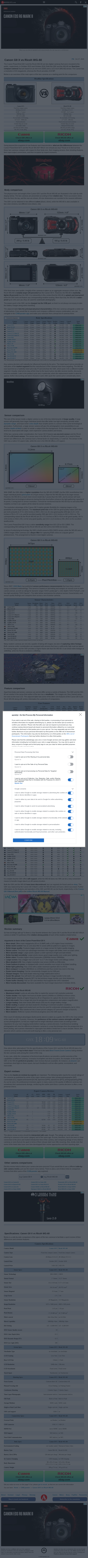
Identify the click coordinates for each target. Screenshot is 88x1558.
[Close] (81, 715)
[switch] (70, 756)
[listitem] (44, 752)
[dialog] (44, 779)
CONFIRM (29, 840)
